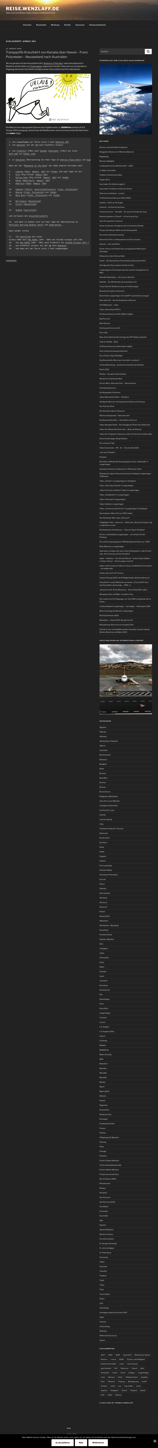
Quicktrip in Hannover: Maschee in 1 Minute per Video (120, 469)
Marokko (103, 1068)
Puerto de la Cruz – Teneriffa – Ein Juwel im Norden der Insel (123, 212)
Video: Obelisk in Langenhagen (111, 504)
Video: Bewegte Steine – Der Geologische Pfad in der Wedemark (124, 425)
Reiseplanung (133, 1381)
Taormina (103, 1266)
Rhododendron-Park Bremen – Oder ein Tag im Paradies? (122, 530)
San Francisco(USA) (107, 1202)
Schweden (103, 1211)
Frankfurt (22, 151)
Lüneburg (103, 1040)
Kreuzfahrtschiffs (38, 216)
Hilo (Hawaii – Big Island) (108, 925)
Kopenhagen (104, 999)
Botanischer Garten (142, 1355)
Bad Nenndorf (105, 755)
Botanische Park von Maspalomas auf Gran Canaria (119, 239)
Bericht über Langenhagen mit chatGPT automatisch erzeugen (124, 296)
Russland (103, 1193)
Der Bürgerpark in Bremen (109, 392)
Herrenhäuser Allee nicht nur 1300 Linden (115, 513)
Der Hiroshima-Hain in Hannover (112, 411)
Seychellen (103, 1216)
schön (112, 1386)
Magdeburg (104, 156)
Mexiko (102, 1082)
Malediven (103, 1064)
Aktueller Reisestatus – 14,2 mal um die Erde (116, 277)
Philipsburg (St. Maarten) (109, 1137)
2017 (103, 1355)
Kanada (43, 151)
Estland (102, 861)
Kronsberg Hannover (107, 388)
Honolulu (20, 184)
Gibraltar (102, 888)
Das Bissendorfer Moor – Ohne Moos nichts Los (118, 420)
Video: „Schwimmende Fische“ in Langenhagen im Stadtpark (123, 508)
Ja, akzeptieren (62, 1442)
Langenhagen (104, 1013)
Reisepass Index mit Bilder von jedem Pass (116, 594)
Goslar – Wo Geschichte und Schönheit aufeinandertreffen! (122, 261)
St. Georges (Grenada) (108, 1243)
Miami (101, 1087)
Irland (101, 962)
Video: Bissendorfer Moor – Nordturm (114, 397)
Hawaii (35, 172)
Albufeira (103, 736)
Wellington (21, 201)
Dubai (101, 847)
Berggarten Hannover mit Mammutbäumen (116, 152)
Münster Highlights (106, 161)
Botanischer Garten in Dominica (112, 291)
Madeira (102, 1045)
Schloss (104, 1386)
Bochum (102, 773)
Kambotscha (104, 990)
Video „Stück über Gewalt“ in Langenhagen (116, 485)
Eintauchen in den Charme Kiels (112, 256)
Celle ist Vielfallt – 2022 (108, 342)
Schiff (144, 1381)
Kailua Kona (22, 178)
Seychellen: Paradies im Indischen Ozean (115, 189)
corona (113, 1359)
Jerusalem (103, 981)
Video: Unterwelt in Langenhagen (112, 499)
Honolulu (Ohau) (105, 934)
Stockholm (103, 1257)
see (119, 1386)
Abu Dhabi (33, 240)
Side (101, 1220)
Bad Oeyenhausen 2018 (109, 615)
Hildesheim (103, 921)
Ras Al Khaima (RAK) (107, 1179)
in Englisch (103, 948)
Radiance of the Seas (53, 63)
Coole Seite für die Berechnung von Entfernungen (118, 286)
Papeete (19, 189)
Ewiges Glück (104, 179)
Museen (111, 1377)
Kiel (100, 994)
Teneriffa (103, 1271)
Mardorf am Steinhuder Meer (110, 379)
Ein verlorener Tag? (107, 443)
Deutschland (104, 838)
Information (104, 958)
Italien (101, 967)
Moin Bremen (104, 323)
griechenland (106, 1368)
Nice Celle (103, 332)
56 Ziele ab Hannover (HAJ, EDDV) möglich (116, 314)
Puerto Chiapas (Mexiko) (109, 1160)
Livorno (102, 1022)
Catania (102, 815)
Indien (101, 953)
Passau (102, 1128)
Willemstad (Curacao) (108, 1335)
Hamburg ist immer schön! (109, 328)
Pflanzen (111, 1381)
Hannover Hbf (62, 142)
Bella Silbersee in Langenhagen (111, 546)
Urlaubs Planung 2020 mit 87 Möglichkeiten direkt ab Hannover (124, 578)
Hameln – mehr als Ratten (109, 244)
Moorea (19, 192)
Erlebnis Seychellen (108, 1364)
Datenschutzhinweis (97, 25)
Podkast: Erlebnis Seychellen (110, 175)
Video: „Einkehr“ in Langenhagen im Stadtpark (117, 481)
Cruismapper (36, 66)
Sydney (19, 210)
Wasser (118, 1395)
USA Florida (104, 1308)
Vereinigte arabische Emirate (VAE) (113, 1312)
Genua (102, 884)
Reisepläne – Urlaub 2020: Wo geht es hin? (116, 620)
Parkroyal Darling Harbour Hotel (26, 225)
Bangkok (103, 764)
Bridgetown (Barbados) (108, 796)
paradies (144, 1377)
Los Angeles (104, 1027)
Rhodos (102, 1188)
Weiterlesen (98, 1442)
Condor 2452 (29, 154)
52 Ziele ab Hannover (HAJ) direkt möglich (115, 346)
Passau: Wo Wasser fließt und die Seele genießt (118, 230)
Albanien (102, 732)
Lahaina (19, 172)
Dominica (103, 842)
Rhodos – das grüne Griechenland (112, 374)
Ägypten (102, 727)
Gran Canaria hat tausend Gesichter (113, 351)
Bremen (102, 782)
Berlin (101, 769)
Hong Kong (103, 930)
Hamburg (103, 898)
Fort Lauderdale (105, 865)
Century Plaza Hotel (70, 160)
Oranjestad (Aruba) (106, 1123)
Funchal (102, 879)
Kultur (115, 1373)
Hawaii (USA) (104, 916)
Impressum (80, 25)
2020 (118, 1355)
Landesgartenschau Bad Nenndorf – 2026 (116, 166)
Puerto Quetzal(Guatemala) (110, 1165)
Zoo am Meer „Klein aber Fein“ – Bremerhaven (117, 383)
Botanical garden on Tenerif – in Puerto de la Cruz (118, 216)
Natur (120, 1377)
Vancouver (54, 151)
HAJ (116, 1368)
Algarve (102, 746)
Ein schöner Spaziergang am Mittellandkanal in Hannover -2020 (124, 542)
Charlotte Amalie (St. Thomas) (111, 828)
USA (42, 172)
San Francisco (105, 1197)
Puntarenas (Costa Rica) (109, 1174)
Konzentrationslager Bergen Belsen (113, 438)
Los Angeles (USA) (106, 1031)
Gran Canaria (132, 1364)
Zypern (102, 1340)
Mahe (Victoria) (105, 1054)
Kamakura (103, 985)
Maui (28, 172)
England (102, 856)
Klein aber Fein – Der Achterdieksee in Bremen (117, 300)
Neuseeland (34, 201)
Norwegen (103, 1119)
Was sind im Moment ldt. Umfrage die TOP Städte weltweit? (123, 337)
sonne (138, 1386)
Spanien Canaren (106, 1234)
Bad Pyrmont (104, 319)
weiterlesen (11, 260)
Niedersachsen (105, 1114)
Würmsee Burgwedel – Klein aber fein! (114, 415)
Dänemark (103, 833)
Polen (101, 1147)
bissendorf (127, 1355)
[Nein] (155, 1441)
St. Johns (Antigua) (106, 1248)
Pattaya (102, 1133)
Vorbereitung (104, 1326)
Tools (101, 1289)
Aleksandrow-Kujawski (108, 741)
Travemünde (104, 1294)
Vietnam (102, 1322)
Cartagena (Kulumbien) (108, 805)
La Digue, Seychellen (107, 170)
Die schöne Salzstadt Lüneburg (111, 235)
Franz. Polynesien (67, 189)
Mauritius (103, 1077)
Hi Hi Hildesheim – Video (108, 305)
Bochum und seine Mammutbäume (113, 147)
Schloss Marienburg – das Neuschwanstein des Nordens (121, 365)
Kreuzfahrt (103, 1008)
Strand (124, 1390)
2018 (110, 1355)
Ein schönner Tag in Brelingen (111, 356)
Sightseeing (55, 225)
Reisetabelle (41, 25)
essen (121, 1364)
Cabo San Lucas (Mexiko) (109, 801)
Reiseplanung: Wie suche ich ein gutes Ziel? (116, 625)
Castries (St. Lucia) (106, 810)
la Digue (131, 1373)
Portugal (102, 1151)
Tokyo (101, 1285)
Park (103, 1381)
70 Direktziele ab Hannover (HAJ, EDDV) (115, 198)
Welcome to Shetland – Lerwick (112, 193)
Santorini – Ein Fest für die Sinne (112, 207)
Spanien (102, 1225)
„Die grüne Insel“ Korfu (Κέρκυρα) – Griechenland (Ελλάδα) (123, 590)
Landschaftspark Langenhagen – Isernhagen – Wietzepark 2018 (124, 606)
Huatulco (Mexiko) (106, 939)
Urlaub (142, 1390)
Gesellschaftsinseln (45, 189)
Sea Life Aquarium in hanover (111, 221)
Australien (30, 210)
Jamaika (102, 971)
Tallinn (102, 1262)
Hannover (21, 145)
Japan (101, 976)
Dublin (101, 852)
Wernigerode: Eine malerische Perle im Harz (116, 265)
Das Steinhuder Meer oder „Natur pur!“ (114, 518)
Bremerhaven (104, 792)
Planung (102, 1142)
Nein (81, 1442)
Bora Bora (21, 195)
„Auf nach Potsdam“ (107, 452)
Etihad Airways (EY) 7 (77, 243)
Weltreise (103, 1331)
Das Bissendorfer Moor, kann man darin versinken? (119, 360)
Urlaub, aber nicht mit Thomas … (112, 573)
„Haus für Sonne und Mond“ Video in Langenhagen (119, 490)
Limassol (103, 1017)
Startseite (27, 25)
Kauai (18, 181)
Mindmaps (55, 25)
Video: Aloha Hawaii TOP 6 (109, 309)
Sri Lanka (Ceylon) (106, 1239)
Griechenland (104, 893)
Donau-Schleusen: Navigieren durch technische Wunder (121, 226)
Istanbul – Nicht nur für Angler (111, 203)
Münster (102, 1096)
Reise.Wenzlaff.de (32, 8)
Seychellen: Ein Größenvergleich (112, 184)
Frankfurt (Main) (105, 870)
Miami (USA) (104, 1091)
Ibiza (101, 944)
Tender (54, 172)
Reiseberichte (104, 1183)
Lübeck (102, 1036)
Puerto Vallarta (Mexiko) (109, 1170)
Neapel (102, 1100)
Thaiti (29, 189)
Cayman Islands (105, 819)
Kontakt (67, 25)
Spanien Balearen (106, 1229)
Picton (19, 204)
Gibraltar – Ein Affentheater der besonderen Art (118, 282)
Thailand (102, 1276)
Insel (142, 1368)
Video (101, 1317)
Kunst (123, 1373)
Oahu (29, 184)
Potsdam (103, 457)
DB (37, 145)
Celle (101, 824)
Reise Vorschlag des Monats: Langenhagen (116, 611)
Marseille (103, 1073)
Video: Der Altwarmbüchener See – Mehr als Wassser (120, 429)
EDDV (121, 1359)
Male (101, 1059)
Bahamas (103, 759)
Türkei (101, 1299)
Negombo (103, 1105)
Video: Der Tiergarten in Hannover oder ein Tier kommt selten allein (125, 434)
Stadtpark (114, 1390)
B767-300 (13, 154)
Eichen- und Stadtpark (136, 1359)
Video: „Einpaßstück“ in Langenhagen (114, 495)
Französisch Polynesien (108, 875)
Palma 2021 (104, 369)
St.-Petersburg (105, 1253)
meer (103, 1377)
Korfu (101, 1004)
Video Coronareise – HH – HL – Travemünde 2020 (119, 448)
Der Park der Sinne (106, 406)
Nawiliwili (28, 181)
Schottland (103, 1206)
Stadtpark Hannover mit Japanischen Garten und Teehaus (122, 402)
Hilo (18, 175)
